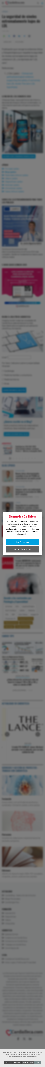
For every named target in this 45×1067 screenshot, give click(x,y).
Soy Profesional (22, 542)
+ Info (37, 1062)
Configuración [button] (28, 1062)
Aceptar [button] (8, 1062)
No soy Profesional (22, 549)
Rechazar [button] (17, 1062)
